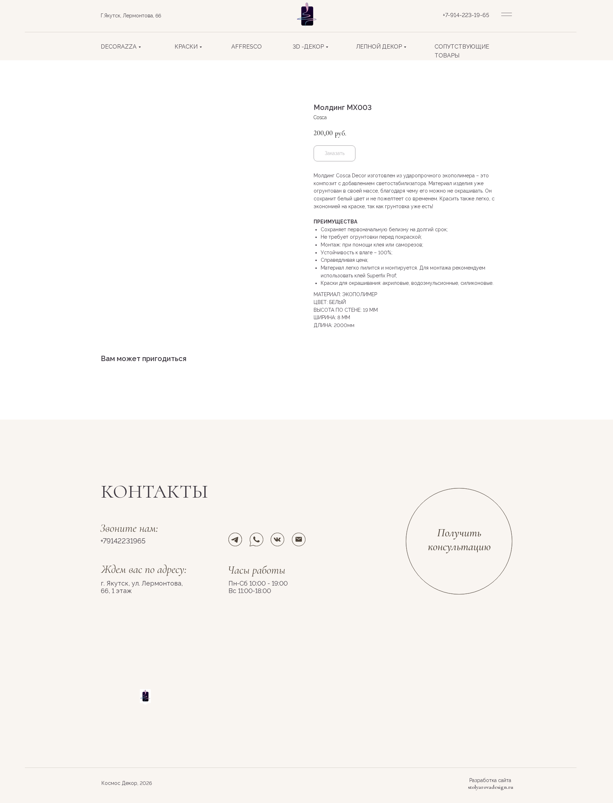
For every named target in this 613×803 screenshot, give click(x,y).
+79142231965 (122, 541)
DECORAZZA (119, 46)
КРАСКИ (186, 46)
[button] (459, 541)
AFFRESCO (246, 46)
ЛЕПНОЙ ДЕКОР (379, 46)
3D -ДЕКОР (308, 46)
